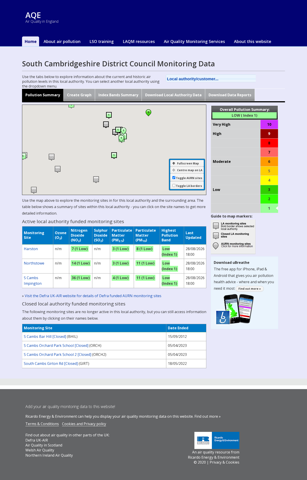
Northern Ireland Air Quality (49, 455)
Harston (31, 248)
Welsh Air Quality (39, 450)
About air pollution (62, 41)
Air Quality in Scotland (43, 445)
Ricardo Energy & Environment (213, 457)
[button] (216, 78)
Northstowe (34, 263)
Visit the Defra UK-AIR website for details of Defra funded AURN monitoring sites (93, 295)
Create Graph (79, 94)
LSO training (101, 41)
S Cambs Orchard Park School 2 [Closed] (57, 354)
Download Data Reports (230, 94)
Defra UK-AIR (36, 440)
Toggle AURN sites (189, 178)
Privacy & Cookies (224, 462)
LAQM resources (139, 41)
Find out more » (249, 289)
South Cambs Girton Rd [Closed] (51, 363)
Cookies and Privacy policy (84, 423)
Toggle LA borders (189, 186)
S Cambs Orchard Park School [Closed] (56, 345)
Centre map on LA (189, 170)
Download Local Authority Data (173, 94)
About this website (252, 41)
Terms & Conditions (42, 423)
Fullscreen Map (188, 163)
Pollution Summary (42, 94)
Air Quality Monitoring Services (194, 41)
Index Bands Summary (118, 94)
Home (30, 41)
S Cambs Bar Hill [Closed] (45, 336)
